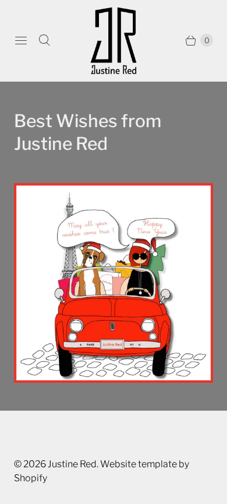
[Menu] (21, 40)
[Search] (44, 40)
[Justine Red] (113, 40)
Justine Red (72, 464)
